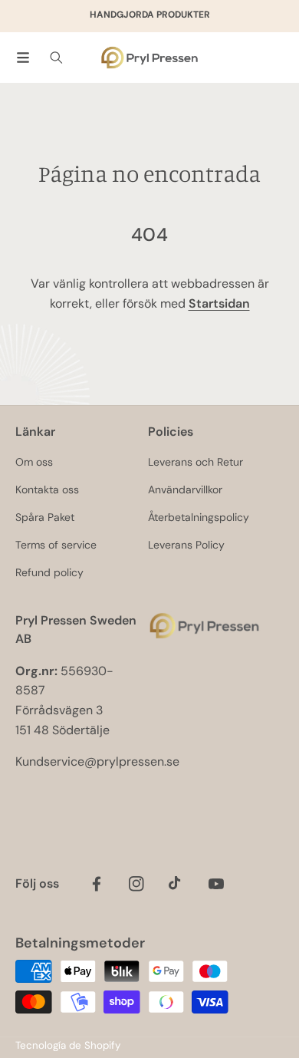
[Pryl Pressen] (149, 58)
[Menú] (23, 57)
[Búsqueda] (56, 57)
